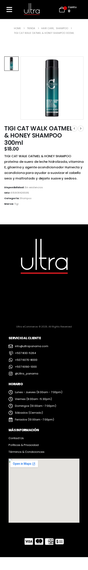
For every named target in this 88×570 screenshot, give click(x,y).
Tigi (16, 204)
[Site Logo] (31, 9)
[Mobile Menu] (9, 9)
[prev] (74, 129)
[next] (81, 129)
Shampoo (25, 198)
